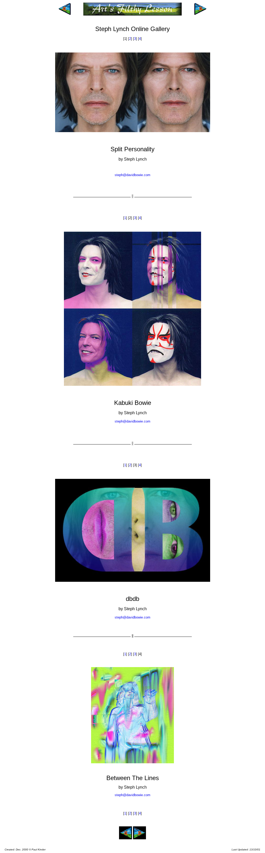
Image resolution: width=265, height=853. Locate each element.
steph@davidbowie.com (132, 175)
